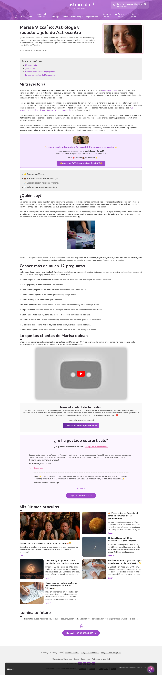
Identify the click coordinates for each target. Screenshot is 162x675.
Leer (22, 555)
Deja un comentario (79, 495)
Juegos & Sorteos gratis (111, 652)
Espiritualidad (92, 17)
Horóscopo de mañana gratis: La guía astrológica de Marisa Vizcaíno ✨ (61, 586)
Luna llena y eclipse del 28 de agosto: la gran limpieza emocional (62, 562)
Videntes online (107, 15)
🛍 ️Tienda (132, 15)
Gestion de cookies (82, 659)
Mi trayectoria (31, 65)
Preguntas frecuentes (90, 652)
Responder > (39, 468)
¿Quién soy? (30, 68)
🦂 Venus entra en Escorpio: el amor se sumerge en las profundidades (123, 516)
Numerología (77, 17)
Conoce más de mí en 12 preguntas (40, 72)
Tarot (65, 17)
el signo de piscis (109, 90)
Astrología (54, 17)
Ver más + (81, 488)
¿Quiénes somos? (72, 652)
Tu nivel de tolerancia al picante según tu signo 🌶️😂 (45, 543)
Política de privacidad (101, 659)
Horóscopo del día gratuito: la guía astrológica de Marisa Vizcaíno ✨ (125, 562)
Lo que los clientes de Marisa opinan (40, 75)
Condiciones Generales (62, 659)
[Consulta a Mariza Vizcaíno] (81, 140)
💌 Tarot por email (120, 15)
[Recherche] (146, 17)
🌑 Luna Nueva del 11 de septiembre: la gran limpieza (122, 539)
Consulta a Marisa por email (80, 425)
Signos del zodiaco (41, 15)
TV (141, 17)
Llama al (79, 633)
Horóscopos (26, 17)
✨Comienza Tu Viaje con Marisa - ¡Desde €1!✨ (81, 163)
